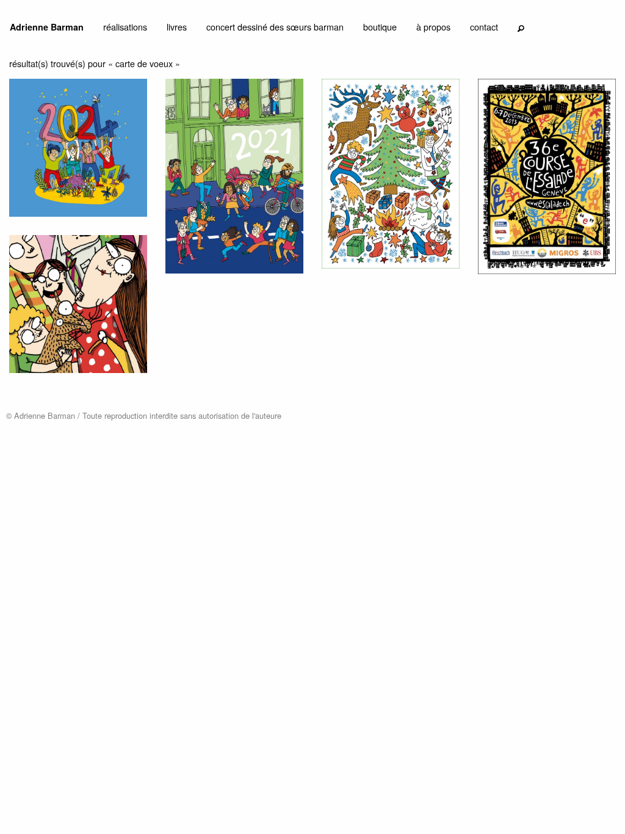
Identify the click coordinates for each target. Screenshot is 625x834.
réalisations (125, 26)
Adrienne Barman (47, 27)
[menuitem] (46, 29)
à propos (433, 26)
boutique (380, 26)
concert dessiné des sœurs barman (275, 26)
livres (177, 26)
